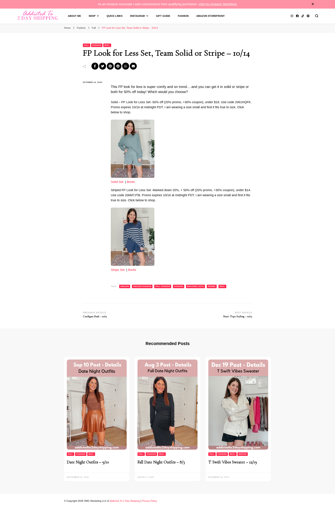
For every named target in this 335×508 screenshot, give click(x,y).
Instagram (137, 16)
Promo (211, 286)
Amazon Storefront (210, 16)
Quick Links (114, 16)
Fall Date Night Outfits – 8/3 (161, 462)
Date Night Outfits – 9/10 (88, 462)
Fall (86, 45)
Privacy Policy (149, 500)
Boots (131, 182)
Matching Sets (195, 286)
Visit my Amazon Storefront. (218, 4)
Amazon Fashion (142, 286)
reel (222, 286)
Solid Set (117, 182)
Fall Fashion (162, 286)
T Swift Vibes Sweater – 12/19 (232, 462)
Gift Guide (163, 16)
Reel (107, 45)
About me (74, 16)
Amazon (124, 286)
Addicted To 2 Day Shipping (124, 500)
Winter (243, 454)
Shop (92, 16)
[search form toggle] (316, 15)
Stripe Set (118, 270)
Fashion (183, 16)
